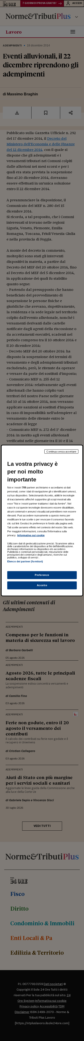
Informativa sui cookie (31, 535)
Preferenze (42, 575)
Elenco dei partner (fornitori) (25, 561)
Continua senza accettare (61, 451)
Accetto (42, 585)
